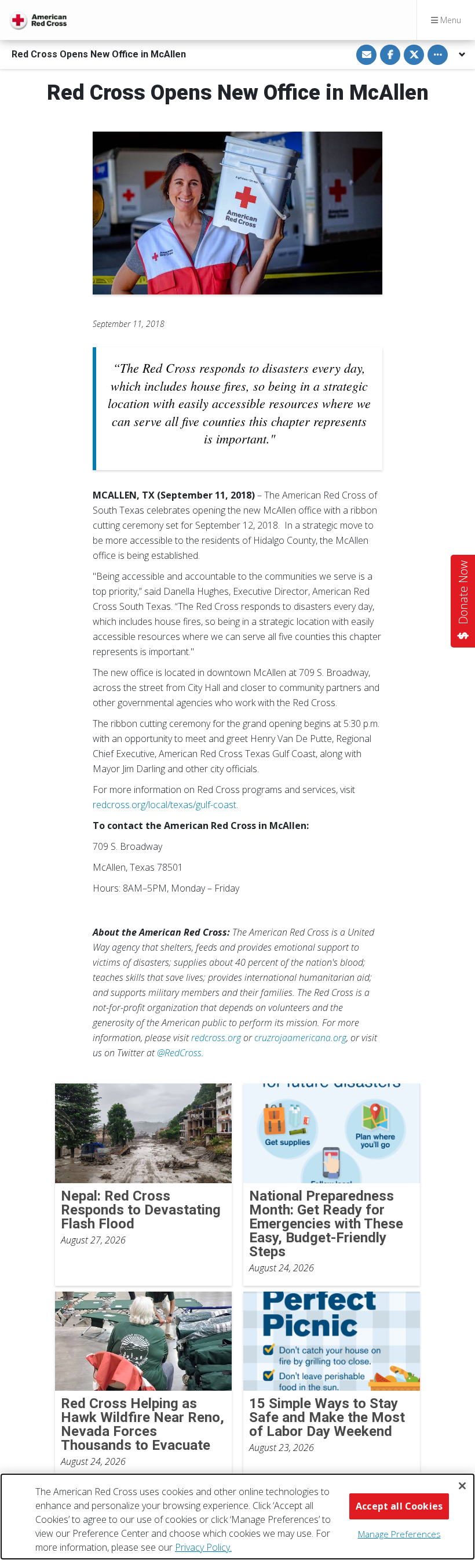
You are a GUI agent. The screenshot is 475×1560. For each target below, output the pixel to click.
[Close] (462, 1486)
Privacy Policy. (203, 1547)
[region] (237, 1516)
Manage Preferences (399, 1534)
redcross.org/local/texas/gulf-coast (164, 804)
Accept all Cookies (399, 1506)
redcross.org (216, 1037)
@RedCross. (180, 1052)
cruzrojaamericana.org (300, 1037)
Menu (449, 20)
